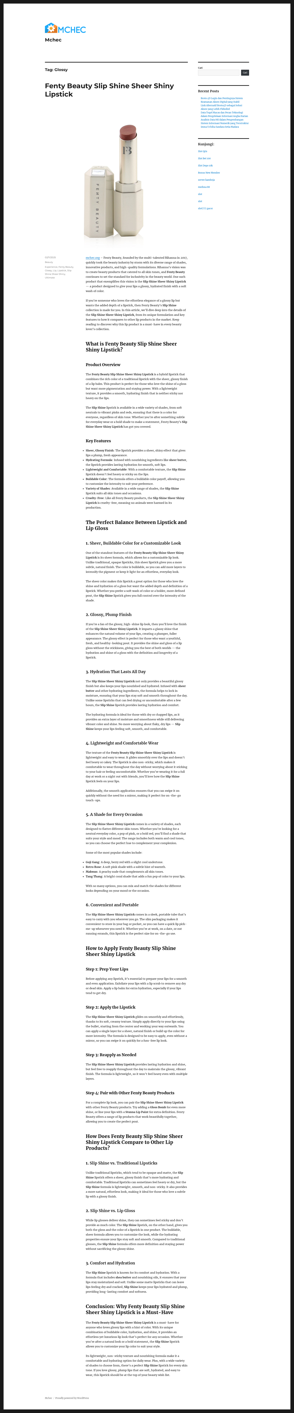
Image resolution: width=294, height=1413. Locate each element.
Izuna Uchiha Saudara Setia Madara (220, 126)
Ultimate (50, 277)
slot (200, 194)
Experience (51, 267)
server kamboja (206, 179)
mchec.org (93, 257)
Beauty (49, 262)
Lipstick (62, 270)
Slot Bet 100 (204, 158)
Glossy (48, 270)
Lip (54, 270)
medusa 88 (204, 187)
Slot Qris (202, 151)
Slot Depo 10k (205, 165)
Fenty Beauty (66, 267)
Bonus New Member (209, 172)
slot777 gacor (205, 208)
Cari (200, 67)
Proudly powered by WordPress (72, 1398)
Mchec (53, 40)
